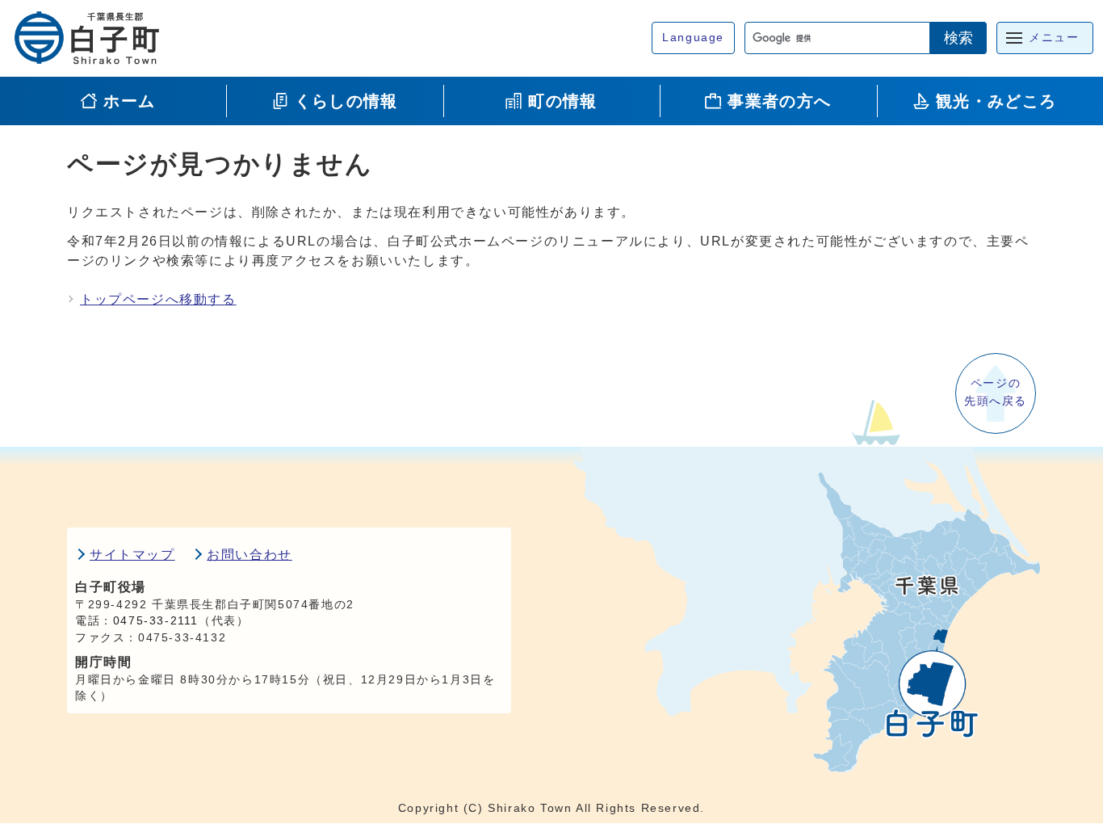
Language (693, 38)
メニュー (1054, 38)
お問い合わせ (249, 554)
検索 (958, 38)
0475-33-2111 (156, 621)
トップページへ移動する (158, 299)
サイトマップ (132, 554)
